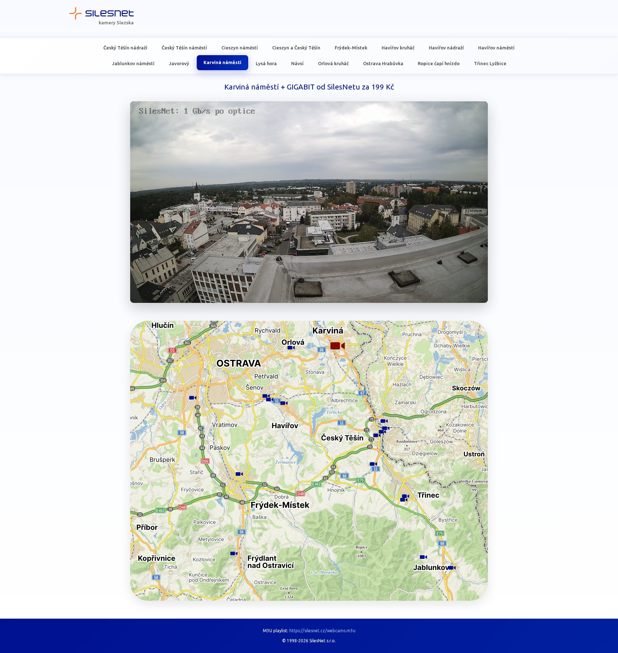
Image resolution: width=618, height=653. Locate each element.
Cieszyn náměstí (239, 47)
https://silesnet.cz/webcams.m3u (322, 630)
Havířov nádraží (446, 47)
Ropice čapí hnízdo (439, 63)
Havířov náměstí (496, 47)
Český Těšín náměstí (184, 47)
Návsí (297, 63)
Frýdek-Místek (351, 47)
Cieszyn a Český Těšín (296, 47)
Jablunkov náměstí (133, 63)
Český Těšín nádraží (125, 47)
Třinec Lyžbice (490, 63)
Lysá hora (266, 63)
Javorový (179, 63)
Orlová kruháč (333, 63)
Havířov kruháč (398, 47)
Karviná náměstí (222, 62)
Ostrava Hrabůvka (383, 63)
